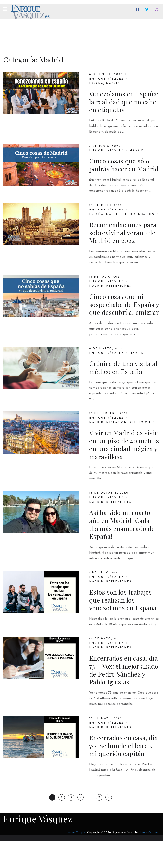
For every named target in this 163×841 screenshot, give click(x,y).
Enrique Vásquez (106, 79)
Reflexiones (118, 286)
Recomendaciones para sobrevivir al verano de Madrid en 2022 (122, 232)
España (96, 83)
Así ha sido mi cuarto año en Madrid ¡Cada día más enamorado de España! (122, 524)
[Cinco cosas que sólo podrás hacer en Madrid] (41, 165)
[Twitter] (147, 9)
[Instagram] (157, 9)
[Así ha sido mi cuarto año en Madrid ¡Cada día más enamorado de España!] (41, 512)
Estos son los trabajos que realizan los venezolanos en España (122, 600)
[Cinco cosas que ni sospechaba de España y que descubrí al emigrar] (41, 296)
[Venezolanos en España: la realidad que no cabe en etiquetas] (41, 93)
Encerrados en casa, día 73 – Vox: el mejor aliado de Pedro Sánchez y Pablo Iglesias (123, 670)
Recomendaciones (141, 214)
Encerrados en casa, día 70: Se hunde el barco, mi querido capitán (123, 745)
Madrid (113, 83)
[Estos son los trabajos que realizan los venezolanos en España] (41, 592)
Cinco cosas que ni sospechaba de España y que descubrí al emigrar (124, 304)
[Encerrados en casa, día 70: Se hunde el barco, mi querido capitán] (41, 737)
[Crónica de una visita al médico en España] (41, 368)
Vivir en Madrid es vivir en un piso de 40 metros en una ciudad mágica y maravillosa (124, 444)
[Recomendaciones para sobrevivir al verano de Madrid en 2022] (41, 224)
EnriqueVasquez (150, 832)
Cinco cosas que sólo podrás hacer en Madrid (124, 165)
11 (99, 797)
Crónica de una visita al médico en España (123, 367)
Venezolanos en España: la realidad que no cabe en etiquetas (124, 102)
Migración (116, 422)
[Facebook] (138, 9)
